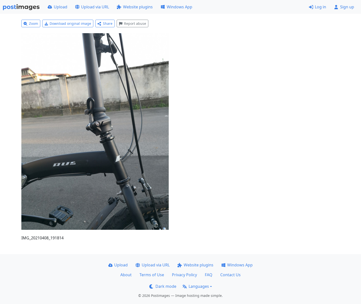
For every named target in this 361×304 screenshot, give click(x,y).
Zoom (33, 23)
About (126, 274)
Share (107, 23)
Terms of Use (151, 274)
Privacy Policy (184, 274)
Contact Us (230, 274)
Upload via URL (95, 7)
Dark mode (165, 286)
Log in (320, 7)
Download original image (70, 23)
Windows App (179, 7)
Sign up (347, 7)
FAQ (208, 274)
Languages (199, 286)
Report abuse (135, 23)
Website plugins (138, 7)
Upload (60, 7)
